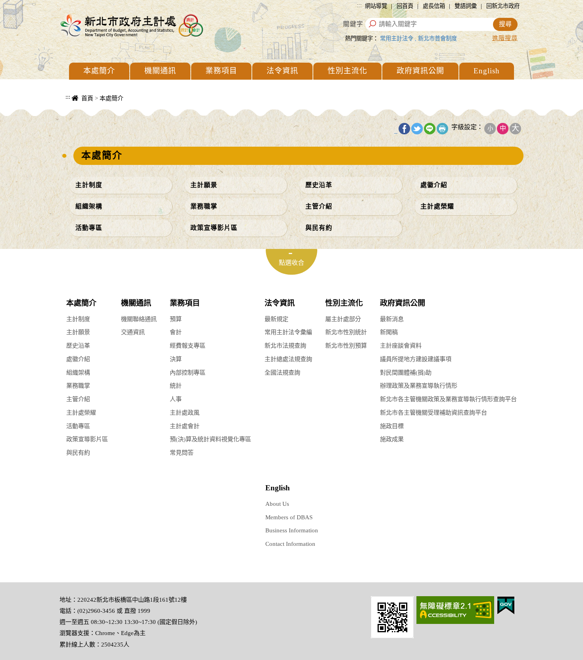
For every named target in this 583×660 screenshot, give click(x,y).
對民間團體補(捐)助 (405, 372)
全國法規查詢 (282, 372)
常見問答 (182, 452)
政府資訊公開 (420, 71)
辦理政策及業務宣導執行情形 (418, 385)
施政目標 (392, 426)
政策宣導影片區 (214, 227)
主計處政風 (184, 412)
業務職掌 (203, 206)
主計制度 (88, 185)
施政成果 (392, 439)
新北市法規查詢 (285, 345)
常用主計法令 (396, 38)
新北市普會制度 (437, 38)
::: (359, 5)
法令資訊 (282, 71)
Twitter (417, 128)
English (487, 71)
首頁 (87, 98)
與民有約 (318, 227)
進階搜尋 (505, 37)
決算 (176, 359)
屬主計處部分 (343, 319)
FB (404, 128)
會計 (176, 332)
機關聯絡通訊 (139, 319)
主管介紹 (318, 206)
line (429, 128)
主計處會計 (184, 426)
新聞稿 (389, 332)
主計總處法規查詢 (288, 359)
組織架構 (88, 206)
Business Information (291, 530)
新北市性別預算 (346, 345)
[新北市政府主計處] (131, 25)
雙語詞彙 (466, 6)
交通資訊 (133, 332)
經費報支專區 (187, 345)
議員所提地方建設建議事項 (415, 359)
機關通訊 (160, 71)
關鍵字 (353, 24)
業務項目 (221, 71)
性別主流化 (347, 71)
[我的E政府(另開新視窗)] (506, 604)
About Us (277, 503)
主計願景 (203, 185)
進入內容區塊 (20, 4)
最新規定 (276, 319)
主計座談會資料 (401, 345)
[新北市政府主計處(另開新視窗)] (392, 616)
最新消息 (392, 319)
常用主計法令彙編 (288, 332)
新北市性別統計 (346, 332)
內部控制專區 (187, 372)
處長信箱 (434, 6)
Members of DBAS (289, 517)
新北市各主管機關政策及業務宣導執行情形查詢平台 (448, 399)
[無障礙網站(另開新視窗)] (455, 609)
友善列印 (442, 128)
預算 (176, 319)
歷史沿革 (318, 185)
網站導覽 (376, 6)
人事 (176, 399)
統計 (176, 385)
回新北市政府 (503, 6)
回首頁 (405, 6)
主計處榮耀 (437, 206)
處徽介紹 (433, 185)
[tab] (291, 262)
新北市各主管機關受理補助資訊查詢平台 (433, 412)
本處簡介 (99, 71)
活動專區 (88, 227)
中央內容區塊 (79, 107)
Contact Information (290, 543)
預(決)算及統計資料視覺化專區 (210, 439)
